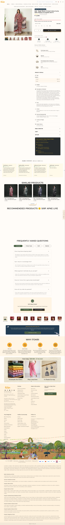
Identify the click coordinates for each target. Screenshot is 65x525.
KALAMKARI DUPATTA (43, 510)
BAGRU (12, 486)
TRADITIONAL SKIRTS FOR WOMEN (15, 520)
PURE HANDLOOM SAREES (9, 505)
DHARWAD (34, 485)
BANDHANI (15, 485)
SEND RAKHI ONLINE (15, 476)
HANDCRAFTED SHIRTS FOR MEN (42, 517)
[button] (63, 2)
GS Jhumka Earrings (49, 379)
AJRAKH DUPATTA (51, 510)
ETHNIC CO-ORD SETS (46, 516)
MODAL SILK (49, 485)
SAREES (40, 4)
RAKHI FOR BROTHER (30, 477)
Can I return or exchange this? (23, 261)
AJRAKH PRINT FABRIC (14, 490)
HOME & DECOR (55, 4)
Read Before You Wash (32, 332)
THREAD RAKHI (45, 476)
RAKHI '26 (36, 6)
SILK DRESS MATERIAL (47, 500)
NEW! (8, 4)
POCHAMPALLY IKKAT (23, 486)
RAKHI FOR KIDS (57, 476)
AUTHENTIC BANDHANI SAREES (27, 505)
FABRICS (13, 4)
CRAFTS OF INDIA (47, 6)
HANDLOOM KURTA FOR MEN (54, 517)
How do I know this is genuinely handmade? (27, 280)
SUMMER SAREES (14, 481)
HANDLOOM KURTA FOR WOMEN (35, 516)
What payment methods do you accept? (26, 271)
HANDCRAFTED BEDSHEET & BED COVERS (15, 517)
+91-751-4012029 (46, 148)
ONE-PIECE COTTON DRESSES (27, 520)
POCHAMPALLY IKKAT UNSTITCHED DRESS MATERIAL (32, 500)
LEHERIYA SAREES (13, 506)
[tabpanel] (15, 370)
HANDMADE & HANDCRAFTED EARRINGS (27, 518)
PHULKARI (38, 485)
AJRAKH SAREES (18, 505)
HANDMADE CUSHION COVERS (29, 517)
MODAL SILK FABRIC (52, 492)
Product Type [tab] (29, 246)
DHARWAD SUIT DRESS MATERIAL (24, 498)
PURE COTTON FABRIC (32, 490)
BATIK (54, 485)
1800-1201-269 (33, 422)
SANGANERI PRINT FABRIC (34, 492)
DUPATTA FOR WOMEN (8, 510)
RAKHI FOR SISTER (22, 477)
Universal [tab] (18, 246)
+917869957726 (40, 145)
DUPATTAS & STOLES (47, 4)
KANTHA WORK (7, 486)
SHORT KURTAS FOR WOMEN (51, 481)
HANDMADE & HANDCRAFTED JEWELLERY (12, 518)
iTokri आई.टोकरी (10, 460)
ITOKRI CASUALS (41, 45)
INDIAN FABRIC (7, 490)
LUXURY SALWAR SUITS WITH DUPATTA (11, 516)
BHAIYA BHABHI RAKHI (14, 477)
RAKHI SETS (51, 476)
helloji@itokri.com (34, 428)
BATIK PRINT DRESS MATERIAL (36, 498)
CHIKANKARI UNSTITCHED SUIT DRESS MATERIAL (13, 500)
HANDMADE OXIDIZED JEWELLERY (42, 518)
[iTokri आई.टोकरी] (2, 1)
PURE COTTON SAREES (38, 505)
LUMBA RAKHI (6, 477)
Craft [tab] (38, 246)
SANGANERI (24, 485)
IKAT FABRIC (18, 492)
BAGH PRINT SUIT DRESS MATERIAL (36, 497)
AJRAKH (10, 485)
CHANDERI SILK (44, 485)
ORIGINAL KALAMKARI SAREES (48, 505)
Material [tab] (47, 246)
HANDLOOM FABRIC (11, 492)
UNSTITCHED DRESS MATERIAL (9, 497)
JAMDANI (29, 485)
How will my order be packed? (23, 289)
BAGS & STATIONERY (30, 6)
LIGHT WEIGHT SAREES (23, 481)
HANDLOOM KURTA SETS (23, 516)
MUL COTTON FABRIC (40, 490)
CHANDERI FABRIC (48, 490)
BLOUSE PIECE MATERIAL (38, 520)
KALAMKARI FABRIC (24, 492)
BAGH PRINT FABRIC (23, 490)
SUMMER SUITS (30, 481)
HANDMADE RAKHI (7, 476)
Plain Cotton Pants (32, 379)
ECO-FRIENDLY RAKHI (38, 476)
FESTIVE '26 (41, 6)
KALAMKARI (6, 485)
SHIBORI (57, 485)
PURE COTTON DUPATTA (34, 510)
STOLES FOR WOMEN (17, 510)
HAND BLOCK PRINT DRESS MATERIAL (50, 498)
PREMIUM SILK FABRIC (43, 492)
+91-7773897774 (40, 148)
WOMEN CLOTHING (27, 4)
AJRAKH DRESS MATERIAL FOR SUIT (22, 497)
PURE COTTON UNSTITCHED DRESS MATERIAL (21, 501)
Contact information (22, 462)
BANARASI (30, 486)
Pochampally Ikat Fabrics (15, 379)
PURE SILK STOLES (16, 512)
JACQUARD (20, 485)
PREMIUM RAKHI (30, 476)
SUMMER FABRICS (7, 481)
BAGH (15, 486)
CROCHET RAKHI (23, 476)
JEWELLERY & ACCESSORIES (19, 6)
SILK (17, 486)
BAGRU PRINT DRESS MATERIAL (49, 497)
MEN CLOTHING (35, 4)
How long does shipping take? (23, 251)
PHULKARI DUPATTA (25, 510)
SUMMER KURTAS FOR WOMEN (40, 481)
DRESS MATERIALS (19, 4)
